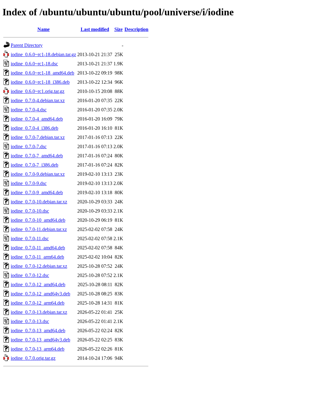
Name (43, 29)
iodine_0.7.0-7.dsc (29, 146)
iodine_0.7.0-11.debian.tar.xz (39, 229)
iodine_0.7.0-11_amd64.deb (38, 247)
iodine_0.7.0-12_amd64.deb (38, 284)
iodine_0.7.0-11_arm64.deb (37, 256)
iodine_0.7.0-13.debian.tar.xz (39, 312)
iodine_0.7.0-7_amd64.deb (37, 155)
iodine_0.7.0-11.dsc (30, 238)
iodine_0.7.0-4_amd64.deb (37, 118)
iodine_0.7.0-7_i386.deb (34, 164)
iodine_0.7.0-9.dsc (29, 183)
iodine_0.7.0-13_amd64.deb (38, 330)
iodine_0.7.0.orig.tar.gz (33, 358)
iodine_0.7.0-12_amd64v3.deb (40, 293)
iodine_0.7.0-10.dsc (30, 210)
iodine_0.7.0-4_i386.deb (34, 128)
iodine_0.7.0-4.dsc (29, 109)
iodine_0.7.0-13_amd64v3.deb (40, 339)
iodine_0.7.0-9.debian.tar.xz (38, 174)
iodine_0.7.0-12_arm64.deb (37, 303)
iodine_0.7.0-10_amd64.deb (38, 220)
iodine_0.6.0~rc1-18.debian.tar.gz (43, 54)
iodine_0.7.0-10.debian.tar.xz (39, 201)
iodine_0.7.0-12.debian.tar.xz (39, 266)
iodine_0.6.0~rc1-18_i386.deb (40, 82)
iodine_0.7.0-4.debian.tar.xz (38, 100)
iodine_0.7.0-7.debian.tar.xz (38, 137)
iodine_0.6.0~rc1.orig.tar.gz (37, 91)
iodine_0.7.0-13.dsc (30, 321)
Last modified (95, 29)
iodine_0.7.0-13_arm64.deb (37, 349)
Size (118, 29)
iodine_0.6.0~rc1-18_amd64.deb (42, 72)
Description (136, 29)
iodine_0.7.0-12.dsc (30, 275)
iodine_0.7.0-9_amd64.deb (37, 192)
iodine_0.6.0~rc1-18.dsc (34, 63)
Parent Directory (27, 45)
